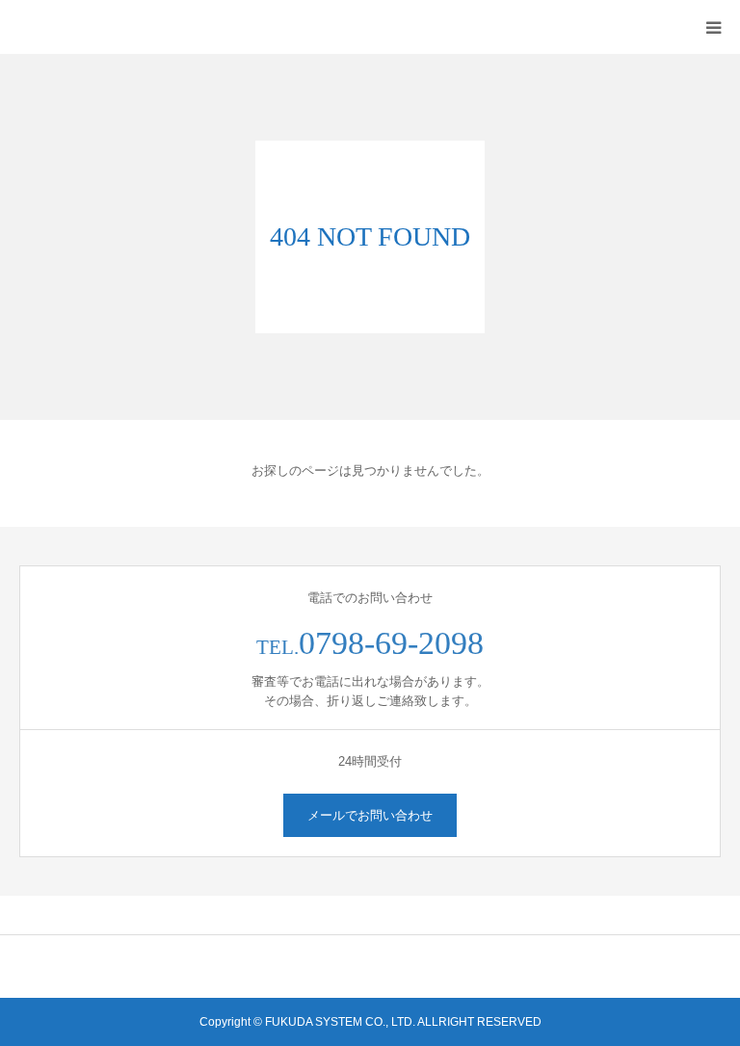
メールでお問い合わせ (370, 815)
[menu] (713, 27)
